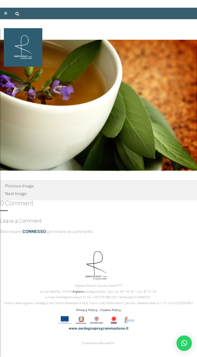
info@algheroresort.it (70, 297)
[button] (17, 13)
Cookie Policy (110, 310)
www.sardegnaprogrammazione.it (99, 328)
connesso (34, 232)
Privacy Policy (87, 310)
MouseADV (106, 343)
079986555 (142, 297)
